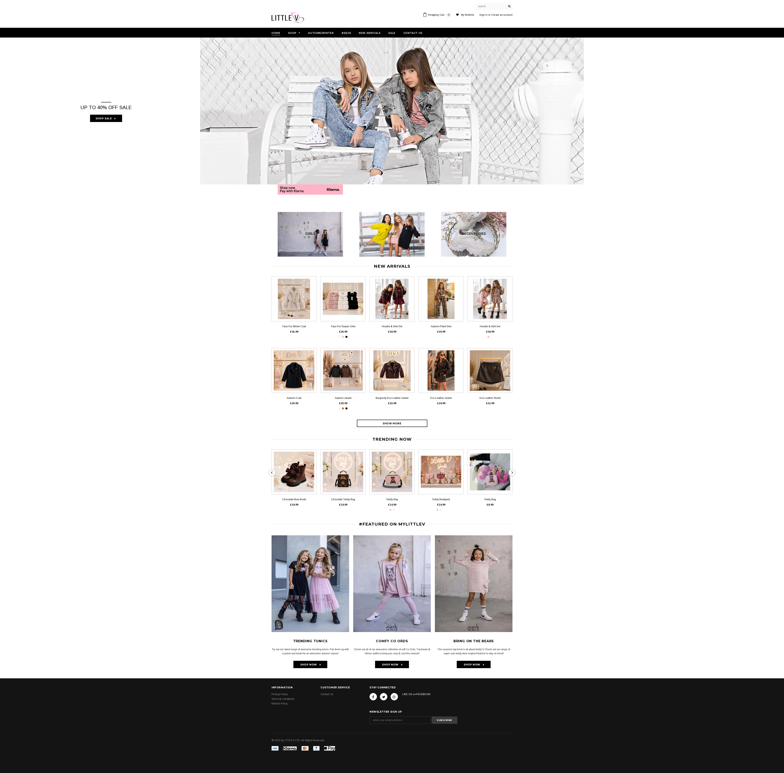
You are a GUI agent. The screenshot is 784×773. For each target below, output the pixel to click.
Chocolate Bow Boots (294, 499)
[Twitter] (383, 696)
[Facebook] (373, 696)
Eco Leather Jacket (441, 398)
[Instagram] (394, 696)
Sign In (483, 14)
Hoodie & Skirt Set (392, 326)
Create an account (501, 14)
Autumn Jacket (343, 398)
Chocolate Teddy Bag (343, 499)
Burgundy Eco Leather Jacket (392, 398)
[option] (392, 111)
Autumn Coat (294, 398)
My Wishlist (467, 14)
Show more (392, 423)
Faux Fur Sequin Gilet (343, 326)
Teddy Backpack (441, 499)
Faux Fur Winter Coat (294, 326)
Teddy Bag (392, 499)
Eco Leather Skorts (490, 398)
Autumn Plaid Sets (441, 326)
